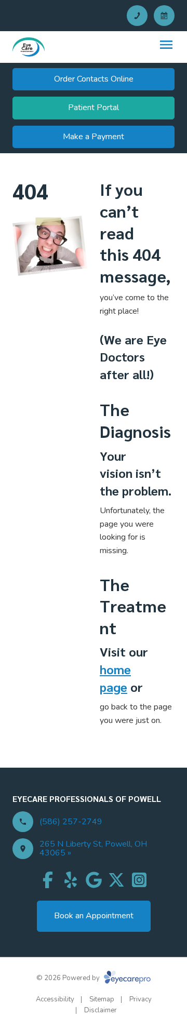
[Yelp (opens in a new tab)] (70, 880)
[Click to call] (137, 15)
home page (115, 678)
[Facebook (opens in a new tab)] (47, 880)
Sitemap (101, 999)
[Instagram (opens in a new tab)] (139, 880)
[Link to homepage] (28, 47)
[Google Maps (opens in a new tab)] (93, 880)
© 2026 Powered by (68, 978)
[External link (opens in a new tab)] (116, 880)
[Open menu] (166, 44)
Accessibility (55, 999)
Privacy (140, 999)
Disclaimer (100, 1010)
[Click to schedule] (164, 15)
